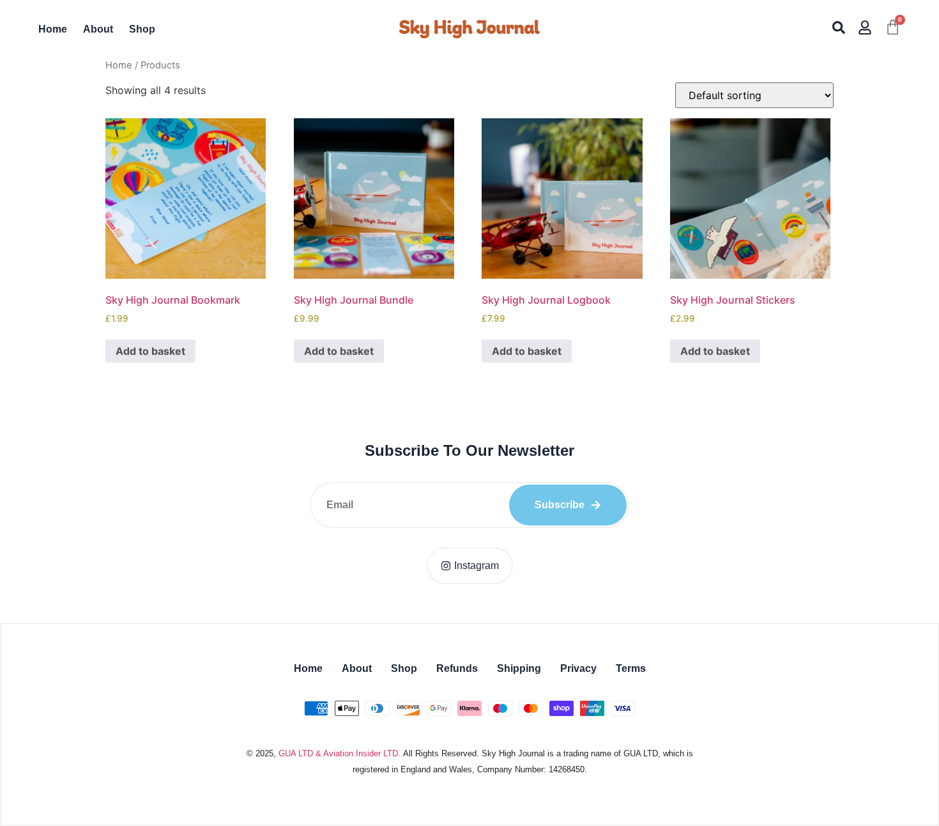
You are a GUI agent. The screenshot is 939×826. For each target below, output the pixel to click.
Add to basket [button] (150, 351)
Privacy (578, 668)
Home (52, 29)
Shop (142, 29)
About (98, 29)
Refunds (457, 668)
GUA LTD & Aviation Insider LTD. (340, 753)
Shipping (519, 668)
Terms (631, 668)
